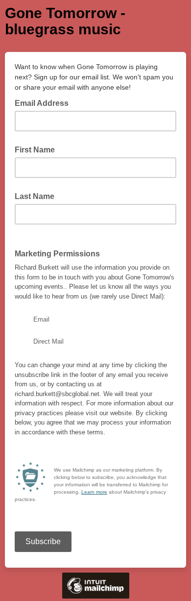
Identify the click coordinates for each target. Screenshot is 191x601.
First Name (35, 150)
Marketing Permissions (57, 254)
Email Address (44, 102)
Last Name (34, 196)
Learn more (94, 492)
